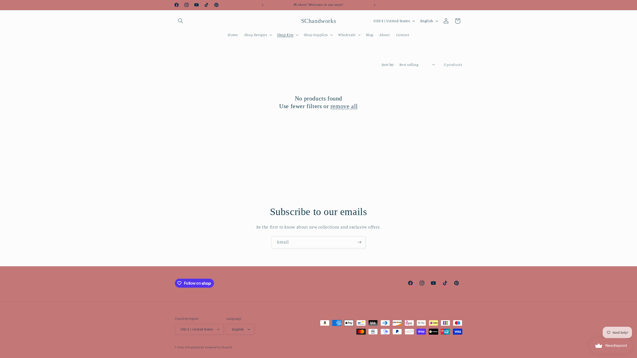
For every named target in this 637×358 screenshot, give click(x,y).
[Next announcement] (374, 5)
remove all (344, 106)
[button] (180, 21)
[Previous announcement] (262, 5)
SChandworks (194, 347)
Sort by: (388, 64)
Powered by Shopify (218, 347)
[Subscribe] (359, 242)
